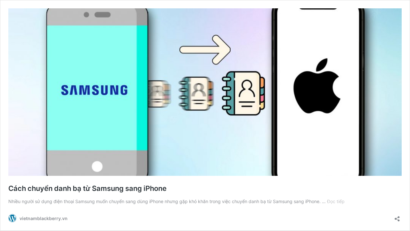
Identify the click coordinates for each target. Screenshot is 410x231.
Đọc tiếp (336, 201)
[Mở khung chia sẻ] (397, 217)
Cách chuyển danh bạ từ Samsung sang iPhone (87, 188)
